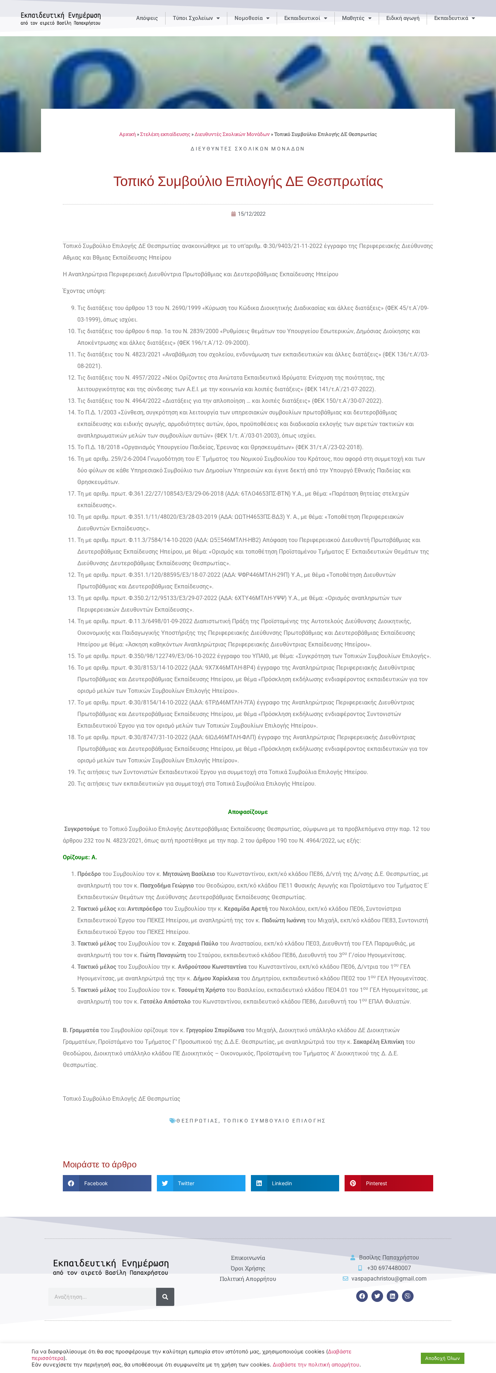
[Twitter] (377, 1296)
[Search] (165, 1297)
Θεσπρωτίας (197, 1121)
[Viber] (408, 1296)
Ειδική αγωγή (402, 18)
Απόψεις (147, 18)
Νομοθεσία (249, 18)
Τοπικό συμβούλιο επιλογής (274, 1121)
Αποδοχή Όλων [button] (442, 1358)
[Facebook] (362, 1296)
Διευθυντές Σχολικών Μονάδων (232, 134)
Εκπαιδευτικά (451, 18)
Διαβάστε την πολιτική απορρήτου (316, 1364)
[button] (107, 1183)
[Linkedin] (392, 1296)
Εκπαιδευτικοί (302, 18)
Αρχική (127, 134)
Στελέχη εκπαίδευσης (165, 134)
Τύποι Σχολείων (193, 18)
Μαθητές (353, 18)
